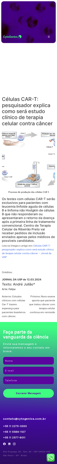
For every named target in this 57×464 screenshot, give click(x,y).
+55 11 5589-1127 (14, 432)
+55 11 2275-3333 (15, 426)
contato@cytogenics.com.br (24, 419)
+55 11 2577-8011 (14, 437)
